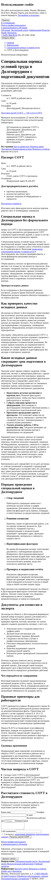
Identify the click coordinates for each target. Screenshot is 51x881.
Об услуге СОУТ (34, 113)
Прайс (4, 32)
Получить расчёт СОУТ (13, 113)
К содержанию (8, 23)
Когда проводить (22, 146)
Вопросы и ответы (41, 149)
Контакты (12, 32)
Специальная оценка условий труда (23, 47)
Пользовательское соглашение (15, 878)
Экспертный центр (19, 30)
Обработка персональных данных (32, 876)
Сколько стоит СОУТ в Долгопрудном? (21, 775)
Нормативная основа (22, 149)
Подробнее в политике (28, 15)
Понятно (5, 20)
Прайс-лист (6, 871)
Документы (6, 149)
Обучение (5, 30)
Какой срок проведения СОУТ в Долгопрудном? (26, 777)
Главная (10, 42)
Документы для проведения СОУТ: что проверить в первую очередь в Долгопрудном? (22, 781)
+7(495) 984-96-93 (9, 35)
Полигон (45, 30)
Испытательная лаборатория (20, 864)
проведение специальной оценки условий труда (22, 250)
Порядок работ (37, 146)
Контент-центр (21, 869)
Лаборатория (35, 30)
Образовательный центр (26, 861)
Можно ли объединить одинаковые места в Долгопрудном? (22, 786)
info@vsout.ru (10, 876)
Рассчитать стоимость (11, 203)
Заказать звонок (10, 859)
